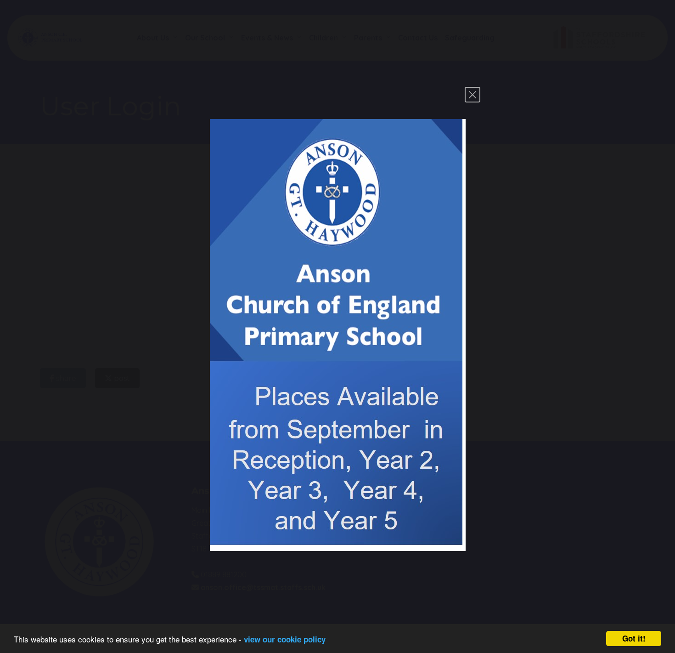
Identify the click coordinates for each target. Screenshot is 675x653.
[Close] (472, 94)
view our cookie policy (285, 639)
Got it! (634, 638)
